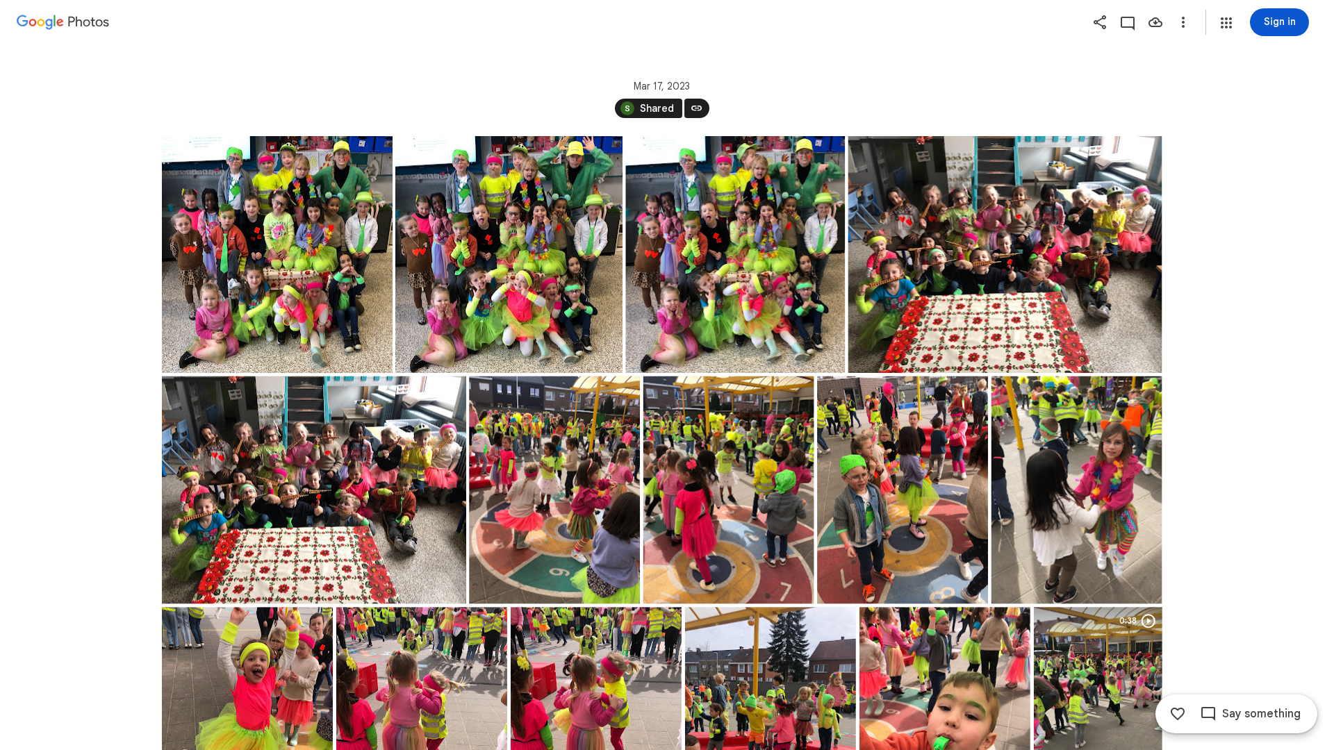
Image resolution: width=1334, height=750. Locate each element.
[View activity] (1128, 22)
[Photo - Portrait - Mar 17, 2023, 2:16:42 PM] (902, 490)
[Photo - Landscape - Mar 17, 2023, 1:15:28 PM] (1005, 254)
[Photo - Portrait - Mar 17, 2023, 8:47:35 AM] (509, 254)
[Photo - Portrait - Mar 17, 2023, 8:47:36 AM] (735, 254)
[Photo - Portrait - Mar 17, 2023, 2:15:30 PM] (554, 490)
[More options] (1183, 22)
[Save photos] (1155, 22)
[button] (1226, 23)
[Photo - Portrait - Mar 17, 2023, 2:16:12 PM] (728, 490)
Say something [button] (1261, 714)
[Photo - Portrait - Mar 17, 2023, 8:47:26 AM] (277, 254)
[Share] (1100, 22)
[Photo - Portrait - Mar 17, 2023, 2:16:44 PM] (1076, 490)
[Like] (1178, 714)
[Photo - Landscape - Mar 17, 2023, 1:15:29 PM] (314, 490)
